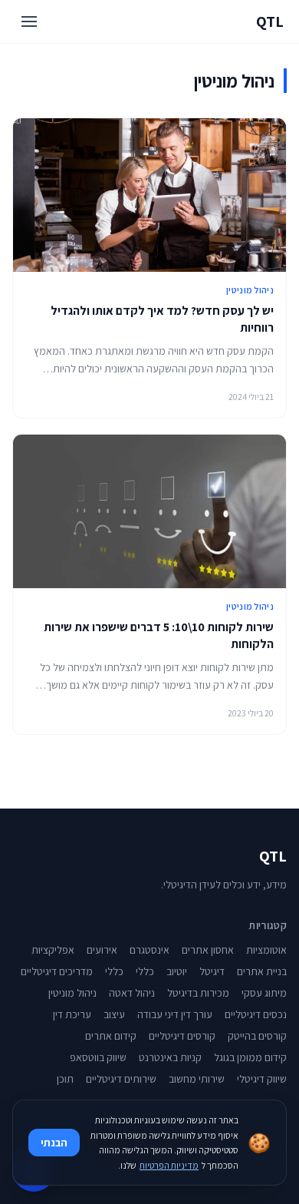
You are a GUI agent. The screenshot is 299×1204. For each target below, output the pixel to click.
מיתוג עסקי (264, 993)
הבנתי (54, 1142)
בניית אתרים (262, 971)
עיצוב (114, 1014)
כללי (145, 971)
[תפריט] (29, 21)
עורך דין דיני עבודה (174, 1014)
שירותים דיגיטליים (121, 1079)
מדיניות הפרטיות (169, 1165)
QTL (270, 21)
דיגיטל (212, 971)
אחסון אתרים (208, 950)
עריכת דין (72, 1014)
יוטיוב (176, 971)
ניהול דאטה (132, 993)
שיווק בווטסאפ (98, 1057)
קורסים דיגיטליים (182, 1036)
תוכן (65, 1079)
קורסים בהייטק (257, 1036)
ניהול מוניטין (250, 290)
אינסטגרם (149, 950)
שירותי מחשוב (197, 1079)
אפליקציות (52, 950)
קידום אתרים (110, 1036)
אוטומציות (266, 950)
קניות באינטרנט (170, 1057)
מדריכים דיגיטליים (57, 971)
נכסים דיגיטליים (256, 1014)
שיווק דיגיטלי (262, 1079)
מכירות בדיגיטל (198, 993)
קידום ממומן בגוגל (250, 1057)
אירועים (102, 950)
